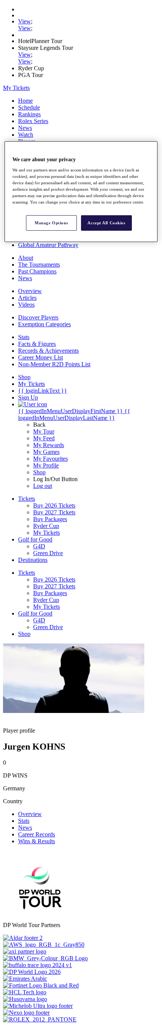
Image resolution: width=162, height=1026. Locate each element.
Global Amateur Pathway (48, 245)
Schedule (29, 107)
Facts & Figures (37, 344)
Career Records (36, 834)
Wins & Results (36, 841)
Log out (42, 486)
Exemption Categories (44, 324)
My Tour (43, 431)
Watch (25, 134)
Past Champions (37, 271)
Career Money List (40, 357)
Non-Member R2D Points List (54, 364)
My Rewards (48, 445)
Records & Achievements (48, 350)
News (25, 128)
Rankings (29, 114)
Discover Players (38, 317)
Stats (23, 337)
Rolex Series (33, 121)
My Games (46, 452)
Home (25, 100)
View (24, 21)
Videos (26, 304)
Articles (27, 298)
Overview (30, 291)
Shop (39, 472)
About (25, 258)
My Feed (44, 438)
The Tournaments (39, 264)
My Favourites (50, 458)
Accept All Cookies (106, 222)
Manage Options (51, 222)
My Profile (46, 465)
